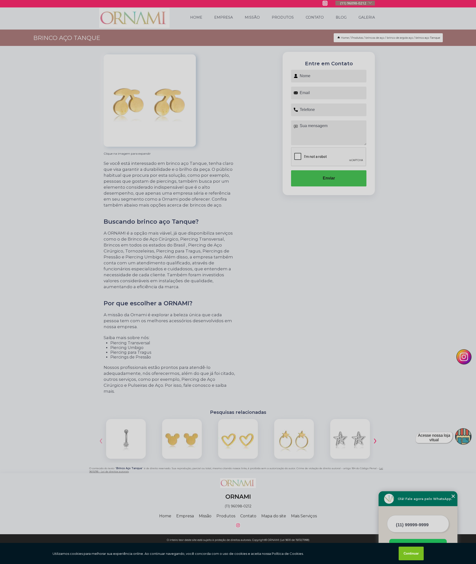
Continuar (411, 553)
